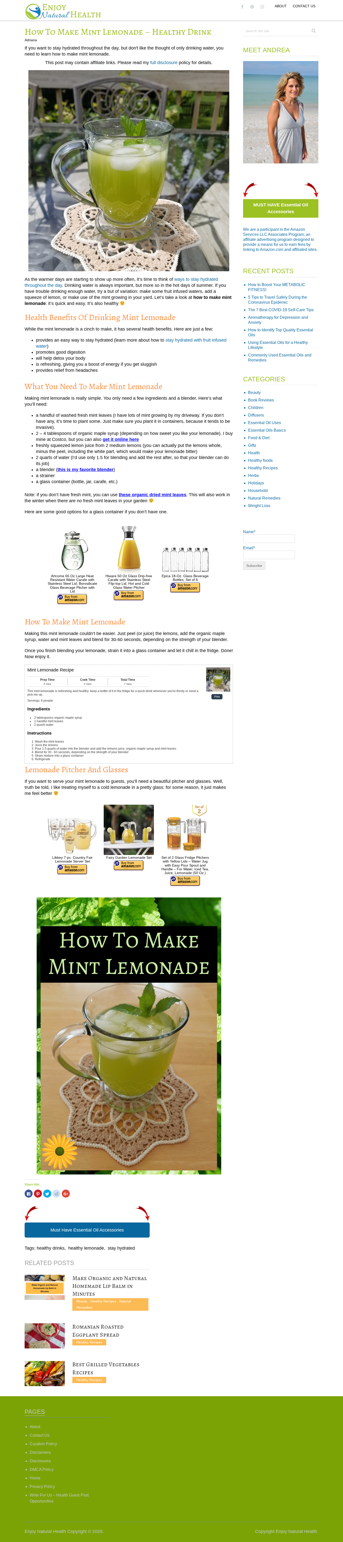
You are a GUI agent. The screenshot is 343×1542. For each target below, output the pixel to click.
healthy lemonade (86, 1248)
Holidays (256, 483)
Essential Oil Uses (264, 423)
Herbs (253, 475)
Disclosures (40, 1461)
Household (258, 490)
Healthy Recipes (103, 1301)
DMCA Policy (41, 1469)
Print (217, 696)
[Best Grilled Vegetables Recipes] (45, 1373)
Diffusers (256, 415)
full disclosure (164, 62)
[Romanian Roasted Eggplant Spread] (45, 1335)
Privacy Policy (42, 1486)
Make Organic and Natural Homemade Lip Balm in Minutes (109, 1286)
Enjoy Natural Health (45, 1531)
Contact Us (304, 6)
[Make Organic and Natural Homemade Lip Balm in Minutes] (45, 1287)
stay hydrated (121, 1248)
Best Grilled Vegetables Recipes (105, 1368)
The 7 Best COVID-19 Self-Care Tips (281, 310)
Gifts (252, 445)
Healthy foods (260, 460)
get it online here (121, 439)
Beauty (81, 1301)
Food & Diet (258, 438)
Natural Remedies (264, 498)
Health (254, 453)
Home (35, 1478)
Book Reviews (261, 400)
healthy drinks (51, 1248)
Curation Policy (43, 1444)
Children (255, 407)
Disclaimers (40, 1452)
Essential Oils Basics (267, 430)
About (281, 6)
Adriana (31, 40)
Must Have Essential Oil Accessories (87, 1230)
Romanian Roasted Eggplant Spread (98, 1330)
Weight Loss (259, 506)
